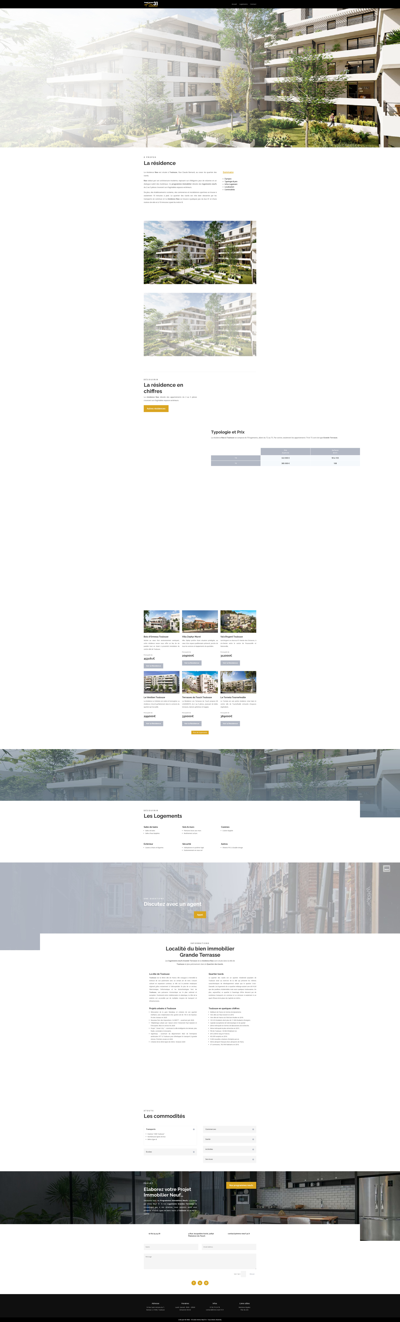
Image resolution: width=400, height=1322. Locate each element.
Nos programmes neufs (241, 1185)
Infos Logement (231, 184)
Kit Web (187, 1320)
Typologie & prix (231, 181)
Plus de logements (200, 732)
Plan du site (244, 1310)
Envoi (252, 1274)
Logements (243, 4)
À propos (228, 179)
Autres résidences (156, 408)
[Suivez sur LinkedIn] (200, 1283)
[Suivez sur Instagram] (206, 1283)
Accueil (234, 4)
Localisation (229, 187)
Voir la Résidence (153, 666)
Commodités (230, 189)
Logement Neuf (155, 81)
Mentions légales (244, 1307)
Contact (253, 4)
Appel (200, 915)
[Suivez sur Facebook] (193, 1283)
